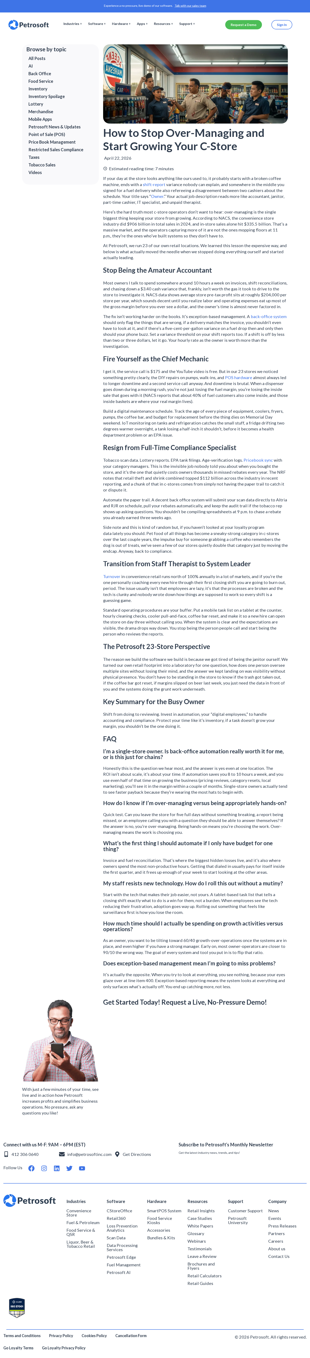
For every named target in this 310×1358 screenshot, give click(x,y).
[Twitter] (69, 1168)
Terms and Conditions (22, 1335)
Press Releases (282, 1225)
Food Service (40, 81)
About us (276, 1248)
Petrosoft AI (119, 1272)
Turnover (111, 576)
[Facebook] (31, 1168)
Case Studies (199, 1218)
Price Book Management (52, 141)
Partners (276, 1233)
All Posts (36, 58)
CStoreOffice (119, 1210)
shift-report (154, 184)
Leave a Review (201, 1256)
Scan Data (116, 1237)
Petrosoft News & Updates (54, 126)
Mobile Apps (40, 119)
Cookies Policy (94, 1335)
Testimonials (199, 1248)
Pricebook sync (258, 460)
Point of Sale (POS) (46, 134)
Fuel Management (124, 1264)
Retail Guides (200, 1283)
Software (95, 24)
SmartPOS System (164, 1210)
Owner (157, 196)
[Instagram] (44, 1168)
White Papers (200, 1225)
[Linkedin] (56, 1168)
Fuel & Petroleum (83, 1222)
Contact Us (279, 1256)
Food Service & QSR (80, 1232)
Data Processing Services (122, 1247)
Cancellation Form (131, 1335)
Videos (35, 172)
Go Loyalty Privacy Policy (64, 1348)
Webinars (196, 1241)
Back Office (39, 73)
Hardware (120, 24)
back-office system (269, 316)
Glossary (195, 1233)
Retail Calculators (204, 1275)
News (273, 1210)
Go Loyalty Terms (18, 1348)
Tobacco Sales (41, 164)
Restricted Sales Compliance (55, 149)
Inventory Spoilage (46, 96)
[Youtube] (82, 1168)
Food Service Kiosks (159, 1220)
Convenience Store (78, 1212)
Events (274, 1218)
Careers (275, 1241)
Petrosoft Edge (121, 1257)
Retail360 (116, 1218)
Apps (141, 24)
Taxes (33, 157)
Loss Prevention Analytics (122, 1228)
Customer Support (245, 1210)
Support (185, 24)
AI (30, 65)
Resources (162, 24)
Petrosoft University (238, 1220)
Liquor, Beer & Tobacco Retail (80, 1244)
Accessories (158, 1230)
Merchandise (40, 111)
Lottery (35, 103)
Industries (71, 24)
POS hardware (238, 377)
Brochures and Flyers (201, 1266)
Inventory (37, 88)
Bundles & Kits (161, 1237)
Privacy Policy (61, 1335)
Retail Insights (201, 1210)
